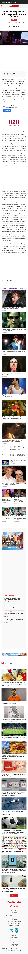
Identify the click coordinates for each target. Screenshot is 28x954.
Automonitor (14, 935)
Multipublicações (14, 945)
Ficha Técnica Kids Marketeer (14, 921)
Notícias (14, 19)
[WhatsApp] (16, 26)
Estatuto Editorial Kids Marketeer (14, 916)
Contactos (14, 912)
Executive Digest (14, 937)
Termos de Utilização (14, 925)
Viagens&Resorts (14, 944)
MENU (15, 2)
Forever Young (14, 940)
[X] (12, 26)
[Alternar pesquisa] (2, 6)
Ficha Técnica (14, 919)
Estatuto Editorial (14, 914)
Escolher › (7, 110)
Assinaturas (14, 910)
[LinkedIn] (14, 26)
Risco (14, 942)
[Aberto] (26, 6)
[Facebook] (10, 26)
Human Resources (14, 939)
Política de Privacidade (14, 923)
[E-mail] (18, 26)
